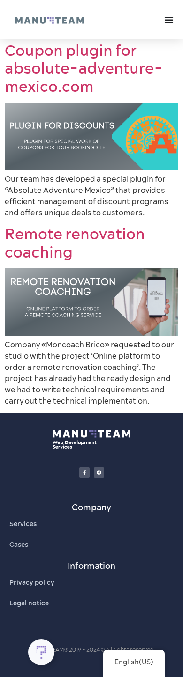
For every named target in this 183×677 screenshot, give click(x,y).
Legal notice (29, 603)
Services (23, 524)
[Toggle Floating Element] (41, 652)
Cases (18, 544)
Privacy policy (31, 582)
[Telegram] (99, 472)
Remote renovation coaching (75, 242)
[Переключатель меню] (169, 19)
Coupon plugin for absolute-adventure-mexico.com (84, 68)
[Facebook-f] (84, 472)
